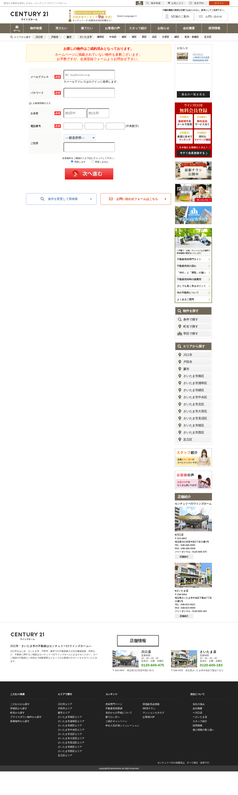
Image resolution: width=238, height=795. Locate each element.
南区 (124, 36)
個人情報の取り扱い (203, 729)
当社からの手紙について (118, 712)
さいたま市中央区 (195, 397)
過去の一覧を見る (193, 94)
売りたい (61, 28)
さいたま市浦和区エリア (71, 721)
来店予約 (199, 3)
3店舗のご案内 (180, 16)
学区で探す (190, 333)
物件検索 (36, 28)
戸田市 (54, 37)
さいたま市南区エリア (70, 717)
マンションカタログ (153, 712)
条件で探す (190, 319)
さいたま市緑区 (193, 390)
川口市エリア (65, 704)
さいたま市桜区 (193, 425)
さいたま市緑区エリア (70, 725)
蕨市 (69, 37)
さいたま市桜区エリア (70, 746)
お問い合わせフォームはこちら (137, 198)
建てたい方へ (112, 717)
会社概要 (189, 28)
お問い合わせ (213, 16)
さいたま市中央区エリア (71, 729)
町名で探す (190, 326)
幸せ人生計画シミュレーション (122, 725)
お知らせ (163, 28)
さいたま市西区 (193, 432)
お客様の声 (112, 28)
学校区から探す (18, 708)
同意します (80, 162)
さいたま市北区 (193, 404)
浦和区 (100, 36)
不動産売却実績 (113, 708)
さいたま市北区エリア (70, 734)
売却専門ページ (113, 704)
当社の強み (199, 704)
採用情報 (214, 28)
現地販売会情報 (151, 704)
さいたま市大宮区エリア (71, 738)
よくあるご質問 (185, 299)
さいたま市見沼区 (195, 418)
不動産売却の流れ (186, 266)
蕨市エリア (64, 712)
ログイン (219, 3)
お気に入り (177, 3)
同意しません (101, 162)
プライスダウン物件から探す (26, 717)
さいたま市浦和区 (195, 383)
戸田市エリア (65, 708)
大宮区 (165, 36)
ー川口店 (197, 712)
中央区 (113, 36)
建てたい (87, 28)
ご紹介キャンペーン (116, 721)
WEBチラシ (149, 708)
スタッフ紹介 (138, 28)
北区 (154, 36)
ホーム (17, 30)
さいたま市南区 (193, 376)
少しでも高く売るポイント (191, 286)
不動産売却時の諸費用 (189, 279)
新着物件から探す (20, 721)
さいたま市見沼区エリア (71, 742)
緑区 (176, 36)
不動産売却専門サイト (189, 259)
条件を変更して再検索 (63, 198)
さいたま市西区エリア (70, 751)
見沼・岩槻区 (191, 36)
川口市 (39, 37)
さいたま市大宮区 (195, 411)
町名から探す (17, 712)
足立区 (207, 36)
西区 (144, 36)
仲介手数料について (188, 292)
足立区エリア (65, 755)
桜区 (134, 36)
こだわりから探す (20, 704)
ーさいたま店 (200, 717)
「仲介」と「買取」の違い (191, 272)
